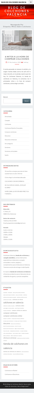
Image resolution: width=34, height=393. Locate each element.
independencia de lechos (14, 331)
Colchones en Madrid (11, 370)
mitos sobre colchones (7, 333)
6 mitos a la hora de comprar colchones (17, 57)
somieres (5, 340)
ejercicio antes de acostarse (8, 328)
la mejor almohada (23, 331)
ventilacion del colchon (7, 354)
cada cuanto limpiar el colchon (9, 295)
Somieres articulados (11, 151)
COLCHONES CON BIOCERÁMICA (14, 181)
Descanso (7, 136)
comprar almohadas (7, 310)
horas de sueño (6, 331)
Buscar (5, 97)
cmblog (25, 62)
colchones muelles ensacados (9, 305)
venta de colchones (25, 351)
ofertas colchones (6, 335)
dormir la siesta (18, 326)
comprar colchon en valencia (19, 310)
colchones (25, 295)
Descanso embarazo (11, 140)
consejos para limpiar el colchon (20, 321)
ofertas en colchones (9, 338)
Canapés (7, 120)
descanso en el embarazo (15, 323)
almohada (5, 292)
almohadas (10, 292)
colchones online (19, 306)
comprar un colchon (7, 318)
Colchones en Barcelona (12, 374)
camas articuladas (19, 295)
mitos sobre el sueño (17, 333)
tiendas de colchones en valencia (12, 351)
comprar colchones (10, 313)
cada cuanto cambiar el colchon (19, 292)
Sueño (6, 155)
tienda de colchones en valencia (15, 346)
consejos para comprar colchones (18, 318)
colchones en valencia (13, 302)
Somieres (7, 147)
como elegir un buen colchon (8, 308)
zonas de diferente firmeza (18, 354)
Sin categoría (9, 143)
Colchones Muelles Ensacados (13, 128)
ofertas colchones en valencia (16, 335)
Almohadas (8, 116)
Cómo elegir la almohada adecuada (15, 177)
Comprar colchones (10, 132)
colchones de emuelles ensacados (9, 297)
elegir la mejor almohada (19, 328)
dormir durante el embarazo (8, 326)
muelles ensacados (25, 333)
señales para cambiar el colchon (23, 338)
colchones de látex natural (22, 297)
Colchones (8, 124)
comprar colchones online (12, 316)
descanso (6, 323)
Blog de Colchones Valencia (13, 2)
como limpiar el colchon (19, 308)
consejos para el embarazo (8, 321)
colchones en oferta (17, 299)
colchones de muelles (7, 299)
